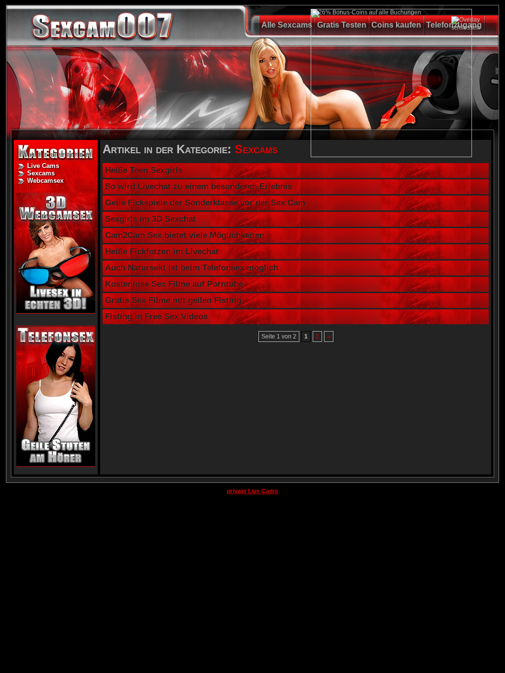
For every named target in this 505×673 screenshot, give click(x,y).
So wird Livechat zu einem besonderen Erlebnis (198, 186)
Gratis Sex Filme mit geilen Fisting (173, 300)
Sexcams (41, 173)
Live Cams (43, 165)
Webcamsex (45, 180)
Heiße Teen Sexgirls (143, 170)
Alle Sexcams (286, 25)
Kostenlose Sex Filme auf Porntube (174, 284)
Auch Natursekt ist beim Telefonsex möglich (191, 267)
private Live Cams (252, 491)
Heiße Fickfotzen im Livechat (161, 251)
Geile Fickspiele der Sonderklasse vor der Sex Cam (205, 202)
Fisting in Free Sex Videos (156, 316)
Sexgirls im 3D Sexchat (150, 219)
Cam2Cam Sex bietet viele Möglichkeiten (184, 235)
